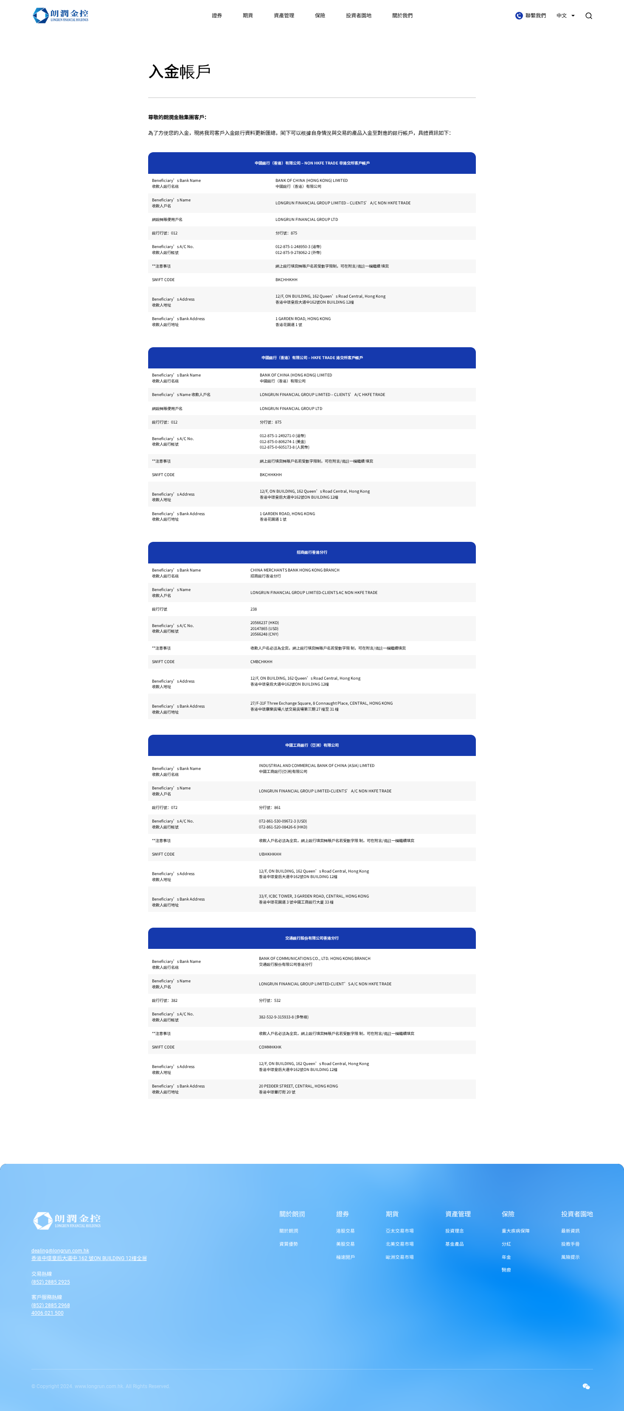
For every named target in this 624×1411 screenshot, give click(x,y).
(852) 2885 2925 (50, 1282)
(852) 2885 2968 (50, 1305)
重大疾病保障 (516, 1231)
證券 (217, 16)
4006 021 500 (47, 1313)
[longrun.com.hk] (97, 1220)
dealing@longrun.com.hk (60, 1251)
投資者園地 (358, 16)
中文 (562, 16)
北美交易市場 (400, 1244)
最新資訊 (570, 1231)
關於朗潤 (292, 1214)
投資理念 (454, 1231)
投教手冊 (570, 1244)
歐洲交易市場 (400, 1257)
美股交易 (345, 1244)
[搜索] (589, 16)
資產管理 (284, 16)
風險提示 (570, 1257)
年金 (506, 1257)
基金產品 (454, 1244)
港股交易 (345, 1231)
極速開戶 (345, 1257)
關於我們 (402, 16)
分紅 (506, 1244)
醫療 (506, 1270)
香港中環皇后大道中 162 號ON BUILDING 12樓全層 (89, 1258)
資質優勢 (288, 1244)
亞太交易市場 (400, 1231)
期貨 (248, 16)
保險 (320, 16)
